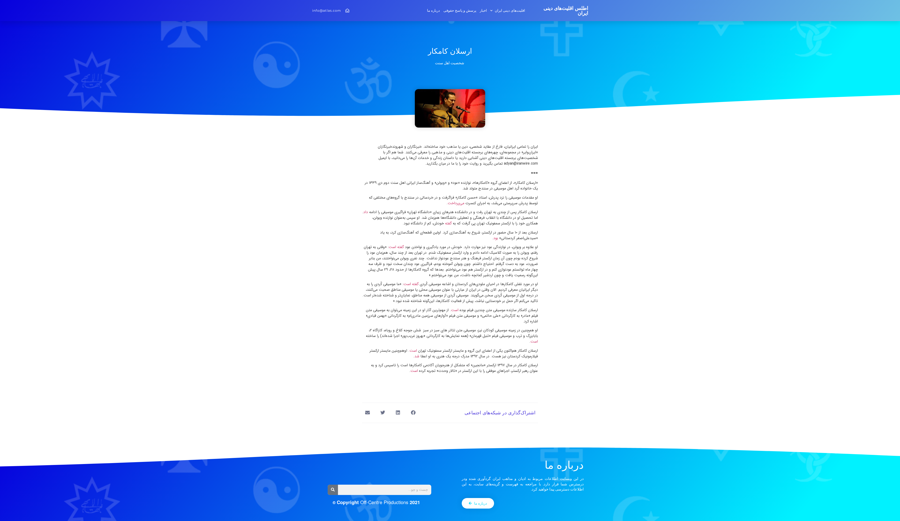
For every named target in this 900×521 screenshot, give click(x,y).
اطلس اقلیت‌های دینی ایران (566, 10)
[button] (413, 413)
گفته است (397, 247)
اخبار (483, 10)
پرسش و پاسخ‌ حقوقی (459, 10)
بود (496, 238)
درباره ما (433, 10)
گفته (449, 223)
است (455, 310)
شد (417, 356)
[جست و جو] (333, 490)
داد (366, 212)
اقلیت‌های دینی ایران (510, 10)
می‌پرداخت (456, 203)
